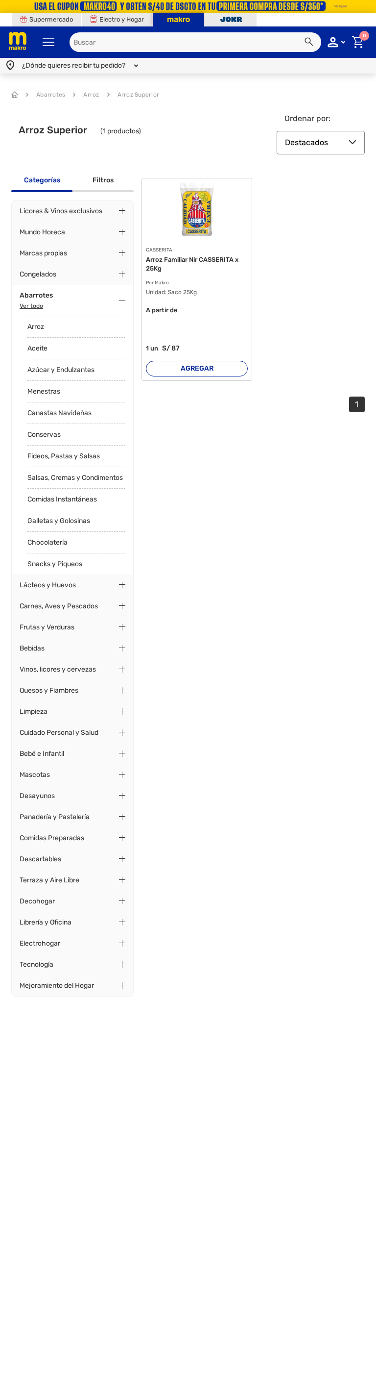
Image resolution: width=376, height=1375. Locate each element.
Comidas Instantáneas (62, 499)
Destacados (306, 142)
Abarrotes (50, 94)
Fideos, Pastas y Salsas (63, 456)
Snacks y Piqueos (54, 564)
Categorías (42, 180)
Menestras (43, 391)
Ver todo (31, 305)
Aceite (37, 348)
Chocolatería (47, 542)
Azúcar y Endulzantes (60, 370)
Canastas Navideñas (59, 413)
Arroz (91, 94)
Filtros (103, 180)
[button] (310, 43)
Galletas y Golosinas (58, 521)
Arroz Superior (139, 94)
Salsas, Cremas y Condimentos (75, 478)
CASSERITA (159, 250)
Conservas (44, 434)
